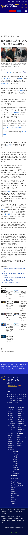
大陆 (11, 36)
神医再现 (19, 443)
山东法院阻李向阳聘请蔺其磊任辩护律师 (9, 338)
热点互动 (20, 411)
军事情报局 (21, 421)
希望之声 (10, 518)
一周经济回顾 (11, 423)
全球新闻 (10, 409)
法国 (5, 366)
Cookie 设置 (14, 532)
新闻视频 (11, 407)
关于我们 (10, 509)
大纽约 (8, 364)
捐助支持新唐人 (12, 385)
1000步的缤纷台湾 (17, 470)
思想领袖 (20, 417)
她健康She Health (21, 437)
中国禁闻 (10, 413)
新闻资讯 (6, 36)
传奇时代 (13, 480)
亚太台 (14, 366)
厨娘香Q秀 (15, 467)
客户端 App (4, 513)
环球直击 (10, 411)
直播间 (9, 383)
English (3, 368)
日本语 (20, 368)
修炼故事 (13, 501)
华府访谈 (10, 421)
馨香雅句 (10, 441)
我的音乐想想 (16, 473)
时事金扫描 (21, 413)
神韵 (9, 1)
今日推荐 (9, 400)
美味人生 (15, 461)
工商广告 (13, 503)
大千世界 (15, 465)
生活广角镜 (15, 454)
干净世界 (4, 518)
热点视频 (15, 399)
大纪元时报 (18, 516)
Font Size (20, 72)
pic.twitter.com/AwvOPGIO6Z (12, 128)
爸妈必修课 (11, 445)
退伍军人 (21, 79)
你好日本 (15, 456)
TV (19, 11)
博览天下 (15, 400)
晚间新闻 (10, 415)
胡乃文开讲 (20, 439)
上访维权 (9, 145)
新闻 (8, 391)
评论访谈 (21, 407)
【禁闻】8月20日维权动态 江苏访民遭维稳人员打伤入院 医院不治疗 (10, 328)
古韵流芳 (10, 439)
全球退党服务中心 (18, 518)
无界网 (13, 520)
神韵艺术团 (11, 516)
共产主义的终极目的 (16, 484)
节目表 (17, 380)
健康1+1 (19, 435)
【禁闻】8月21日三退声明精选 (23, 293)
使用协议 (4, 511)
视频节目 (10, 380)
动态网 (8, 520)
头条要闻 (9, 399)
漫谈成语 (10, 443)
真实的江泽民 (14, 489)
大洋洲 (22, 364)
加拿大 (13, 364)
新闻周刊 (10, 419)
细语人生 (20, 431)
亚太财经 (10, 429)
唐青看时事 (21, 423)
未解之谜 (10, 435)
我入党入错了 (5, 83)
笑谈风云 (10, 437)
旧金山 (9, 366)
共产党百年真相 (15, 482)
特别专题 (14, 476)
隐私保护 (23, 509)
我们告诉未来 (14, 478)
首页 (2, 36)
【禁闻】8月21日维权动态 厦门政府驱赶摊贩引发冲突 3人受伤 (23, 305)
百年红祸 (13, 491)
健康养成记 (20, 441)
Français (8, 368)
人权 (14, 36)
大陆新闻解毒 (21, 429)
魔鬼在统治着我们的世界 (17, 486)
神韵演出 (9, 402)
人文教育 (11, 433)
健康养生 (20, 433)
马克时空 (20, 427)
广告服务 (16, 511)
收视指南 (16, 509)
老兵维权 (9, 192)
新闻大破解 (21, 419)
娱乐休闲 (15, 451)
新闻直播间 (13, 11)
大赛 (13, 1)
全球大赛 (15, 402)
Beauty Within (16, 463)
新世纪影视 (19, 520)
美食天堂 (15, 459)
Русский (14, 368)
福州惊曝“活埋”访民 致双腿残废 (10, 315)
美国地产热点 (11, 449)
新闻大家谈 (21, 409)
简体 (26, 1)
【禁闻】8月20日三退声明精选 (23, 326)
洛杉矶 (17, 364)
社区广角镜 (11, 425)
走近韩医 (19, 445)
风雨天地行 (14, 493)
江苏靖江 (7, 79)
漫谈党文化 (14, 499)
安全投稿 (10, 511)
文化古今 (10, 447)
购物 (19, 385)
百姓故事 (13, 497)
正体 (23, 1)
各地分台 (18, 1)
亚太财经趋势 (11, 427)
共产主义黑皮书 (15, 495)
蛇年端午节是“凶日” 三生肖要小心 (13, 282)
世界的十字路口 (22, 425)
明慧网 (3, 520)
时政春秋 (20, 415)
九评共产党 (14, 487)
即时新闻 (21, 399)
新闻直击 (10, 417)
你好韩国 (15, 458)
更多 (3, 522)
